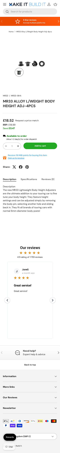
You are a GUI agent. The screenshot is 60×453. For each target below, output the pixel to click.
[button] (55, 4)
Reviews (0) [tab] (48, 179)
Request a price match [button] (27, 120)
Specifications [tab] (29, 179)
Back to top (30, 364)
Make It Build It (16, 446)
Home (11, 32)
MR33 (5, 95)
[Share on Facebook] (20, 167)
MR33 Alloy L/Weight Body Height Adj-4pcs (34, 32)
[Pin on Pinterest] (27, 167)
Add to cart (40, 145)
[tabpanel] (30, 199)
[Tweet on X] (14, 167)
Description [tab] (9, 179)
